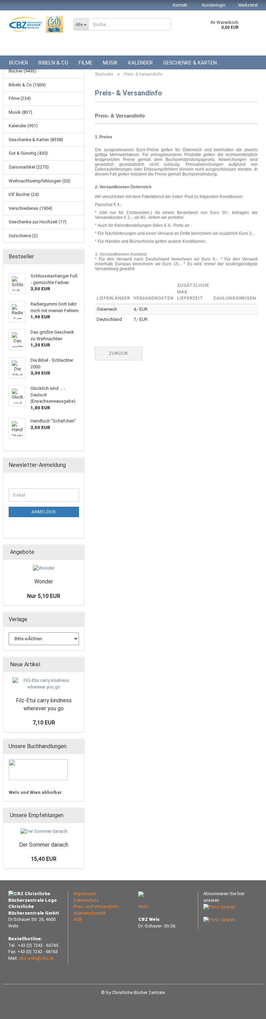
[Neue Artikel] (77, 665)
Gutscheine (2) (23, 235)
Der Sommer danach (43, 844)
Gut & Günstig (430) (28, 153)
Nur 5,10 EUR (43, 596)
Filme (85, 63)
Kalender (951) (23, 125)
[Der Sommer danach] (43, 831)
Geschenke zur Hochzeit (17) (37, 221)
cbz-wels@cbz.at (36, 958)
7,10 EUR (44, 722)
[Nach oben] (247, 1008)
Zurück (118, 353)
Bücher (18, 63)
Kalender (140, 63)
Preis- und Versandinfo (96, 906)
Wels (143, 906)
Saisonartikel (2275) (29, 167)
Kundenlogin (213, 5)
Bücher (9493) (22, 71)
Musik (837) (20, 112)
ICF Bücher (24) (24, 194)
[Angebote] (77, 552)
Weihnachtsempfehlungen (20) (39, 180)
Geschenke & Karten (190, 63)
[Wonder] (43, 568)
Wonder (43, 581)
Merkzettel (247, 5)
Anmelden (44, 511)
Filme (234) (20, 98)
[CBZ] (35, 24)
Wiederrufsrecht (89, 913)
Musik (110, 63)
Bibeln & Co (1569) (27, 84)
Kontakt (180, 5)
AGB (77, 919)
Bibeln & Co (53, 63)
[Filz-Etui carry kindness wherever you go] (43, 683)
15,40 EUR (43, 859)
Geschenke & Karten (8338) (36, 139)
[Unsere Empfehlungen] (77, 816)
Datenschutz (86, 900)
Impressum (84, 893)
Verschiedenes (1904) (30, 208)
